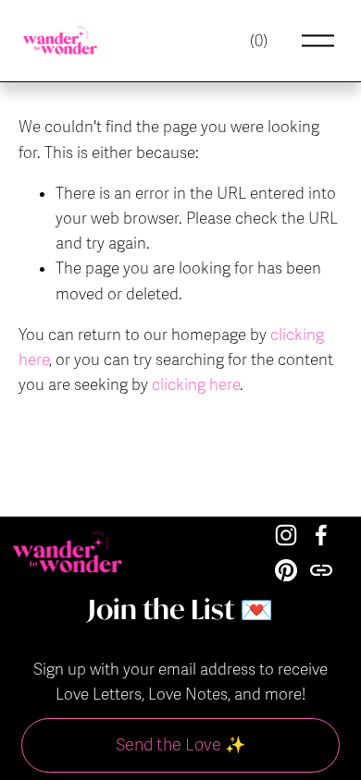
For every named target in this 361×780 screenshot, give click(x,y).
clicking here (196, 385)
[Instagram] (286, 535)
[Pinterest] (286, 570)
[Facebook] (321, 535)
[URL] (321, 570)
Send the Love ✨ (180, 745)
